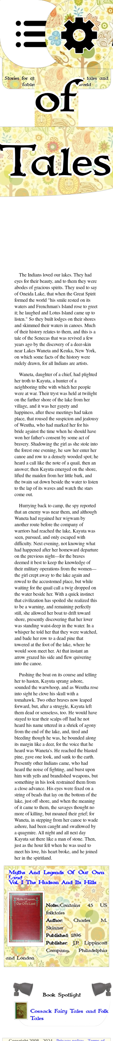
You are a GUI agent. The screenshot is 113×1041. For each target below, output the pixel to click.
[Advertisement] (56, 210)
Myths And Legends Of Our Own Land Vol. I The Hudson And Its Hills (56, 877)
